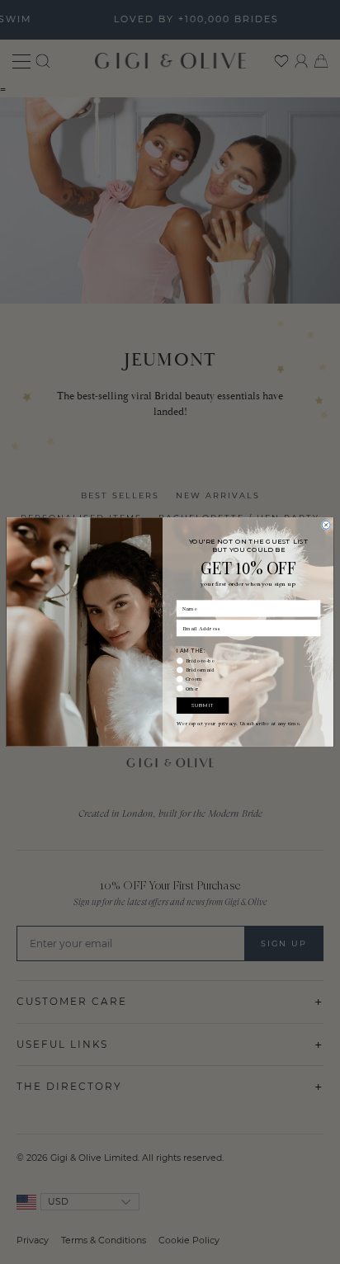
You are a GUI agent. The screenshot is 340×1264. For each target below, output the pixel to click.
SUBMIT (203, 705)
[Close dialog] (326, 525)
